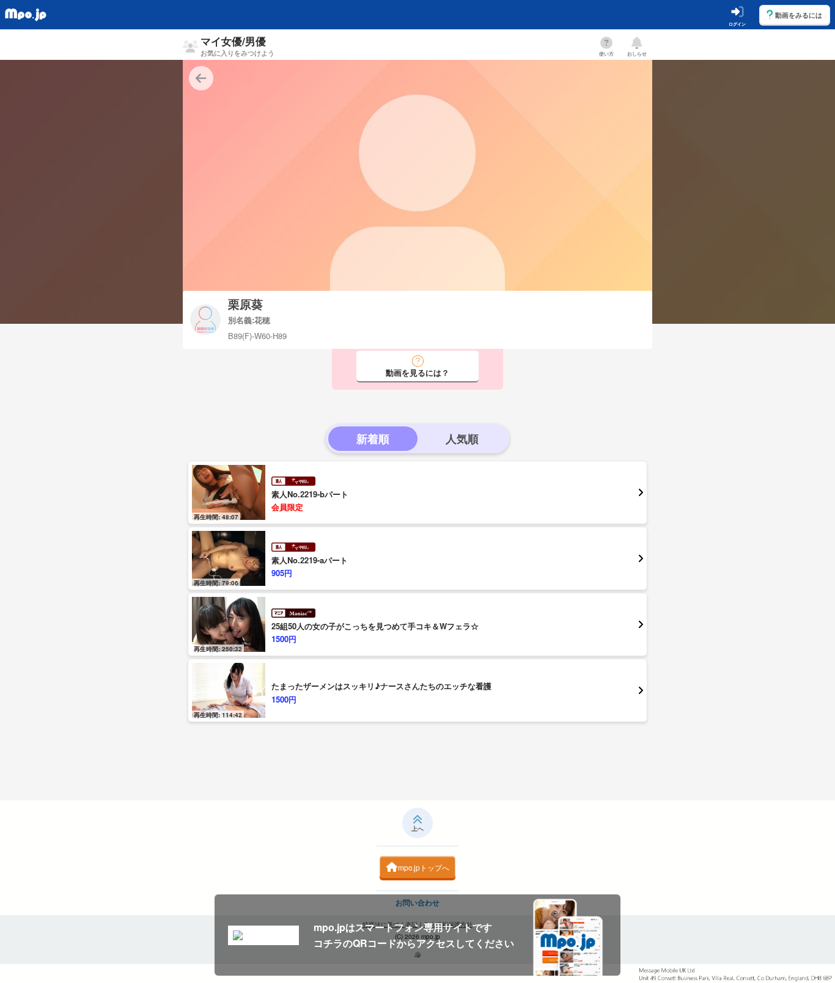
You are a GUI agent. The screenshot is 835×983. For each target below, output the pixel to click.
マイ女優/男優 (237, 45)
